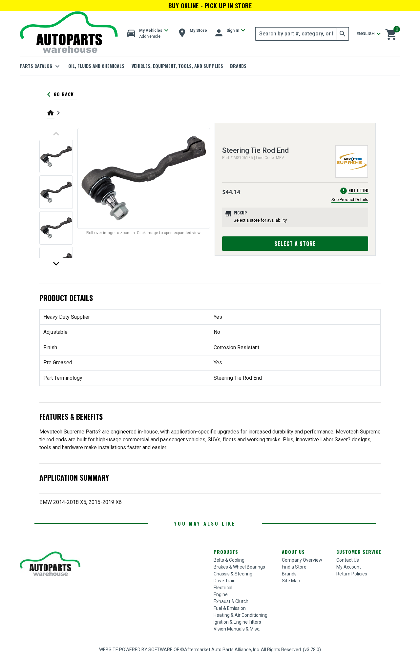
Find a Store (294, 567)
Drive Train (225, 580)
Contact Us (347, 560)
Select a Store (295, 244)
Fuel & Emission (230, 608)
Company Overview (302, 560)
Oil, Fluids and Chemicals (96, 65)
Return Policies (351, 573)
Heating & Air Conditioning (240, 615)
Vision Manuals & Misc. (237, 629)
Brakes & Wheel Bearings (239, 567)
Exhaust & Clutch (231, 601)
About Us (293, 551)
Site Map (291, 580)
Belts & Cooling (229, 560)
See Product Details (349, 199)
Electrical (223, 587)
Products (226, 551)
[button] (148, 34)
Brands (238, 65)
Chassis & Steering (233, 573)
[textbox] (296, 34)
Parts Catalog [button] (40, 66)
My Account (348, 567)
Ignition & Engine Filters (237, 622)
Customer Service (358, 551)
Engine (221, 594)
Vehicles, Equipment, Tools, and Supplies (177, 65)
